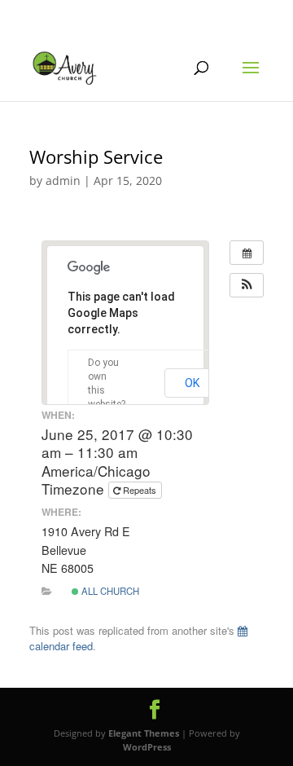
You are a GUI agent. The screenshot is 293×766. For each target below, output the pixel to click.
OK (192, 383)
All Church (109, 590)
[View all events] (247, 252)
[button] (246, 285)
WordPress (147, 747)
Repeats (139, 489)
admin (63, 180)
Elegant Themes (143, 733)
